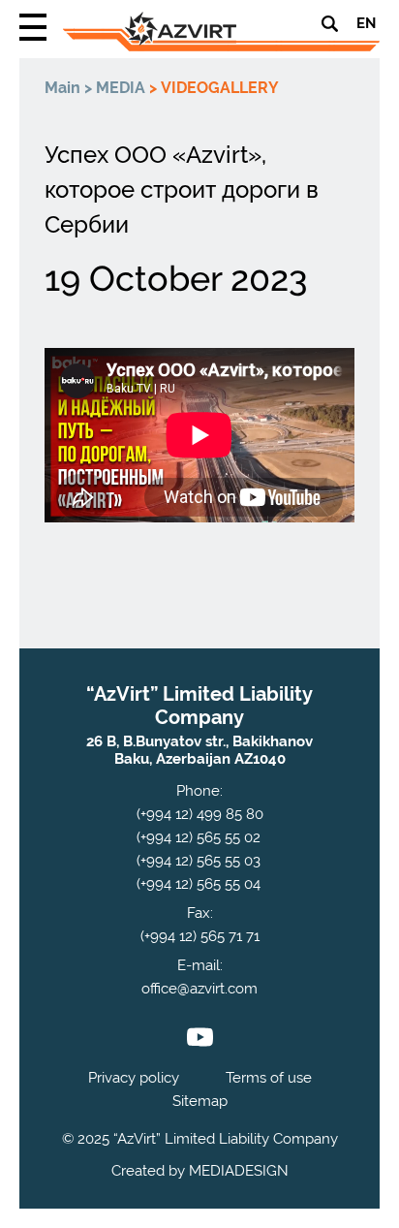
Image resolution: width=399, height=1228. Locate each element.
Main (62, 88)
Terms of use (269, 1077)
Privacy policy (133, 1077)
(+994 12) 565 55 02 (199, 837)
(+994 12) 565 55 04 (199, 884)
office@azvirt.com (199, 988)
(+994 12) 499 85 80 (200, 814)
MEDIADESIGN (239, 1171)
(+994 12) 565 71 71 (200, 936)
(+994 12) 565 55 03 (199, 860)
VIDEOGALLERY (220, 88)
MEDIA (120, 88)
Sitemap (200, 1101)
